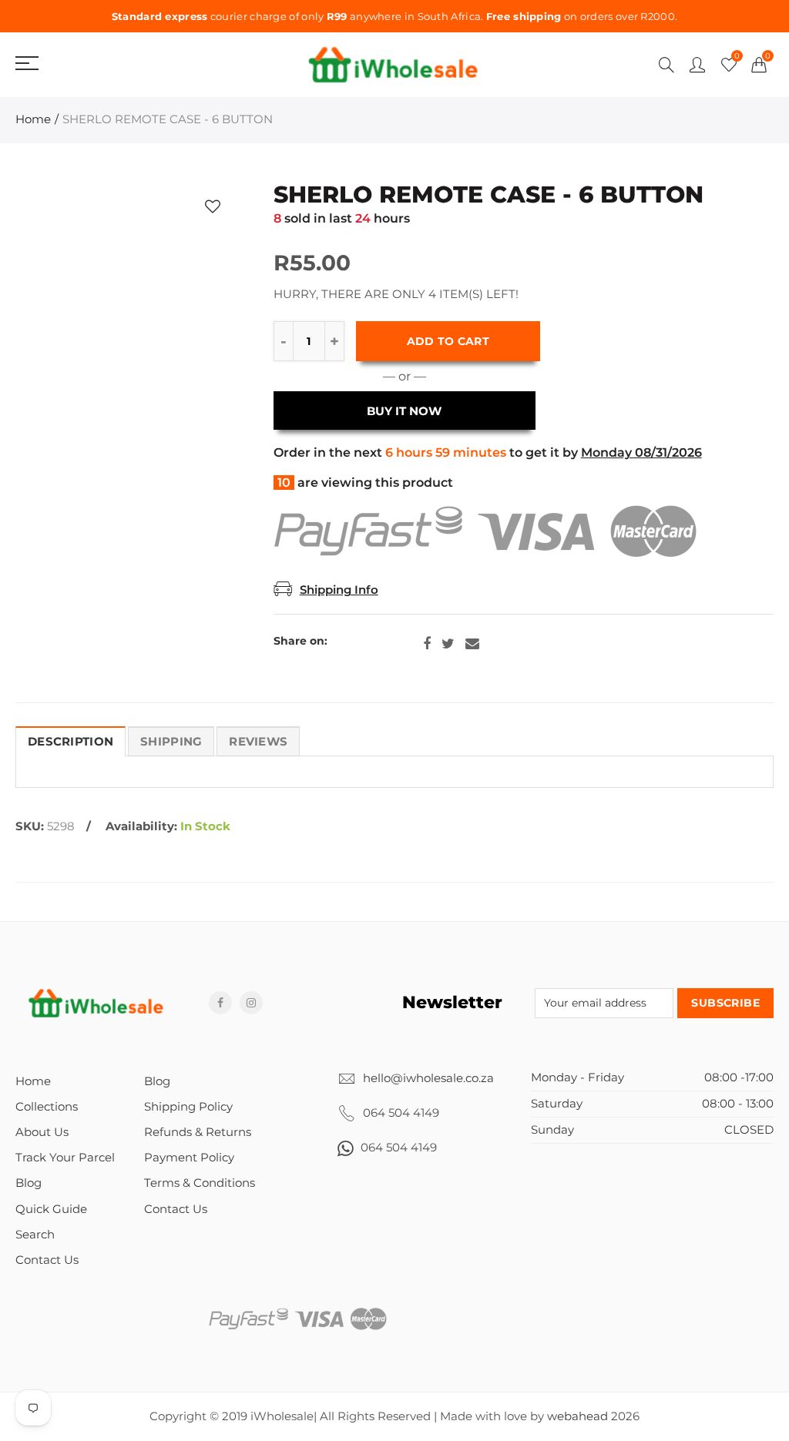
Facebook (427, 644)
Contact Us (47, 1260)
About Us (42, 1132)
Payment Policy (189, 1158)
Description (70, 742)
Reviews (258, 742)
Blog (28, 1183)
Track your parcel (65, 1158)
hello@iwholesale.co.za (428, 1078)
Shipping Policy (188, 1107)
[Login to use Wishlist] (212, 206)
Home (33, 119)
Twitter (448, 644)
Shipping (171, 742)
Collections (46, 1107)
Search (35, 1235)
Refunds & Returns (197, 1132)
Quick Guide (51, 1209)
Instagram (251, 1002)
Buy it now (404, 411)
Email (472, 644)
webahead (577, 1416)
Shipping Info (339, 590)
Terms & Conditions (199, 1183)
